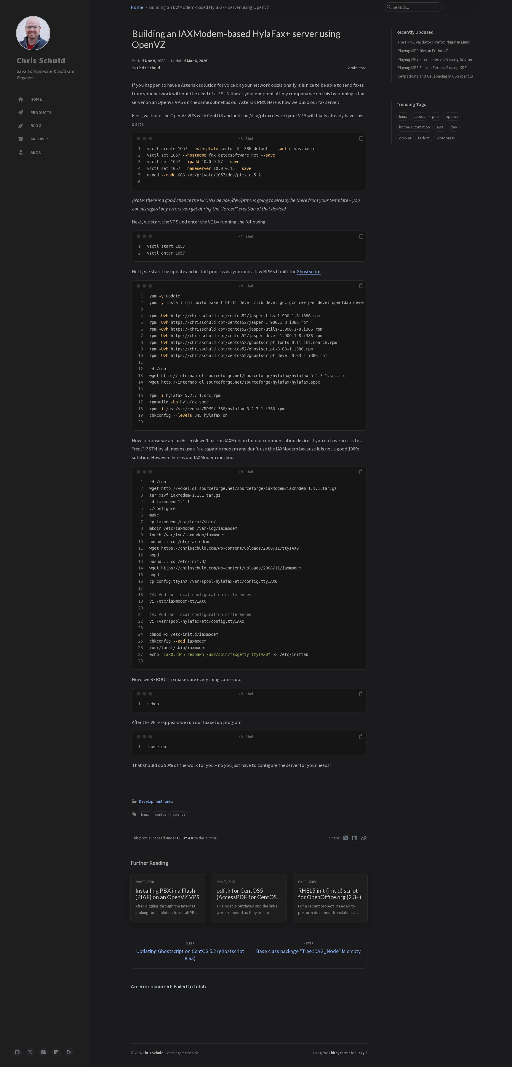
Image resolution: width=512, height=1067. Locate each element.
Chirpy (334, 1052)
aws (440, 127)
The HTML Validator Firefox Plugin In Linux (434, 42)
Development (150, 801)
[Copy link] (364, 838)
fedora (424, 138)
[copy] (361, 138)
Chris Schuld (41, 60)
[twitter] (30, 1052)
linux (145, 814)
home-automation (414, 127)
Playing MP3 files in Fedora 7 (423, 50)
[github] (17, 1052)
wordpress (446, 138)
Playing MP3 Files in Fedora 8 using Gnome (435, 59)
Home (137, 7)
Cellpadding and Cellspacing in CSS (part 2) (435, 76)
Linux (168, 801)
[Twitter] (346, 838)
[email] (43, 1052)
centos (160, 814)
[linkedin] (56, 1052)
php (435, 116)
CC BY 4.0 (185, 838)
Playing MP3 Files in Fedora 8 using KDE (432, 67)
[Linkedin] (354, 838)
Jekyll (361, 1052)
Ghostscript (309, 271)
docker (405, 138)
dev (453, 127)
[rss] (69, 1052)
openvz (178, 814)
